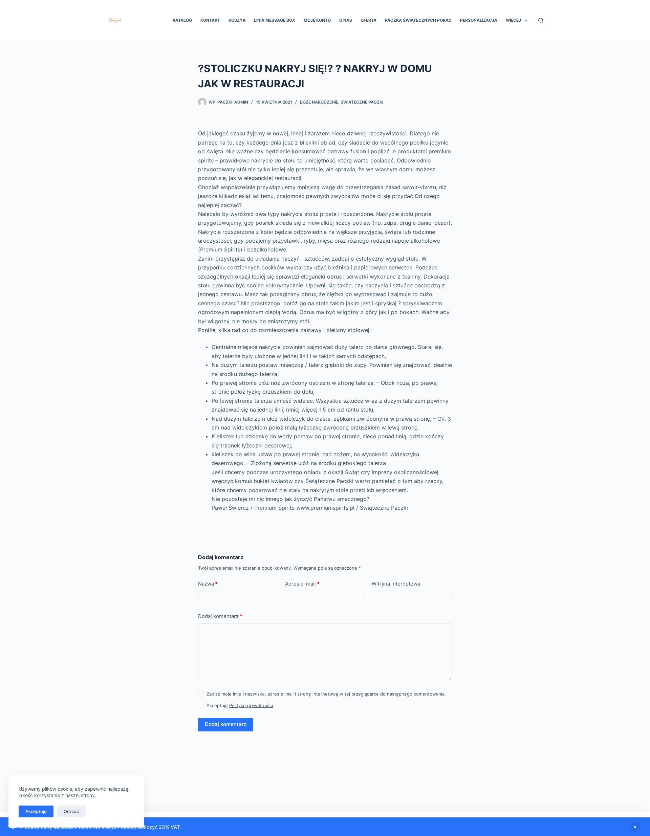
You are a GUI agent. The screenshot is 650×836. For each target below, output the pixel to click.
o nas (345, 20)
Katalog (182, 20)
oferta (368, 20)
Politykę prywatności (251, 705)
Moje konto (317, 20)
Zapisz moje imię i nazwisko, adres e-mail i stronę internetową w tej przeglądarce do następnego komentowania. (326, 694)
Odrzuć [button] (635, 827)
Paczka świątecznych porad (418, 20)
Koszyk (237, 20)
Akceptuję (36, 811)
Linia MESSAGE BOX (274, 20)
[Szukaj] (540, 20)
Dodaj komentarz (220, 616)
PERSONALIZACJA (478, 20)
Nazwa (208, 583)
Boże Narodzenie (319, 102)
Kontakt (210, 20)
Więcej (513, 20)
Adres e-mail (302, 583)
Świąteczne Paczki (362, 102)
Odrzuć (71, 811)
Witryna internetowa (396, 583)
